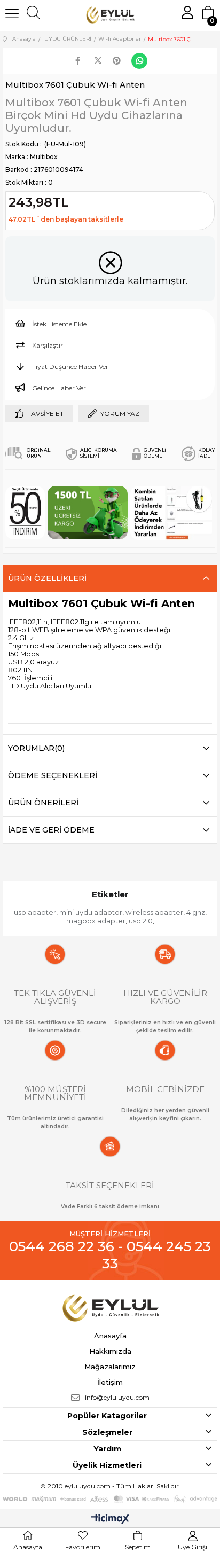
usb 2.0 (141, 920)
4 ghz (195, 912)
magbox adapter (95, 920)
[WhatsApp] (139, 61)
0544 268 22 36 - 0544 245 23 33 (110, 1255)
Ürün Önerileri (43, 802)
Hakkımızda (110, 1351)
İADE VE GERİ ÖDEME (51, 830)
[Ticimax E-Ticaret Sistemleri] (110, 1519)
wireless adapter (154, 912)
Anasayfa (110, 1335)
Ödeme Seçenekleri (52, 775)
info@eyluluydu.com (117, 1397)
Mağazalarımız (110, 1366)
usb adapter (35, 912)
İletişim (110, 1382)
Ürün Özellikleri (47, 578)
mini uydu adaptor (90, 912)
